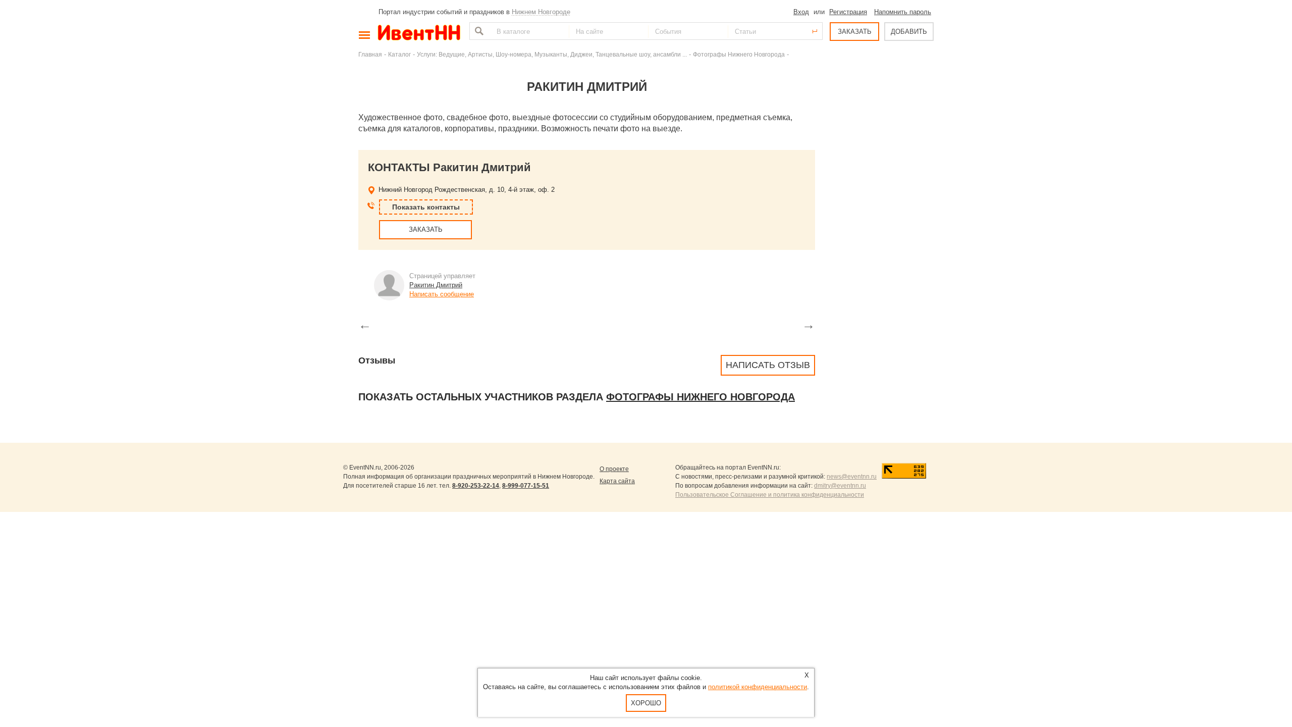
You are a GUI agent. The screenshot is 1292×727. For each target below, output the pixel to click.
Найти (477, 31)
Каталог (399, 54)
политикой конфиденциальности (757, 687)
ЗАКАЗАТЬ (855, 31)
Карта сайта (617, 481)
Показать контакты (426, 207)
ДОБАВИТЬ (909, 31)
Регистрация (848, 12)
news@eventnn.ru (852, 476)
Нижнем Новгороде (541, 12)
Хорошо (646, 703)
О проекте (614, 469)
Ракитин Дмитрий (435, 285)
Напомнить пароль (902, 12)
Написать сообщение (441, 294)
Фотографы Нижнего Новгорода (739, 54)
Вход (801, 12)
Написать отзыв (768, 365)
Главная (370, 54)
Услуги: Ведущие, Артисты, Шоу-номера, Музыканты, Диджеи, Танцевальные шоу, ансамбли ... (552, 54)
